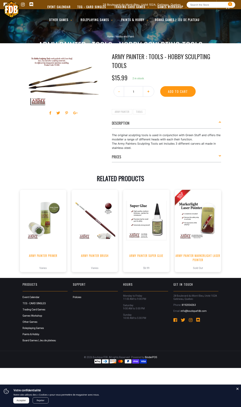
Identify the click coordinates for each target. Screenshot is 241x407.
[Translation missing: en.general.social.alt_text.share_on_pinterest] (67, 113)
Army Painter (122, 112)
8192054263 (189, 305)
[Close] (237, 388)
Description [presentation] (120, 123)
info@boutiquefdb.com (194, 311)
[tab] (166, 124)
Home (110, 36)
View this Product (44, 276)
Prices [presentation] (116, 156)
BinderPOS (151, 357)
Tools (139, 112)
